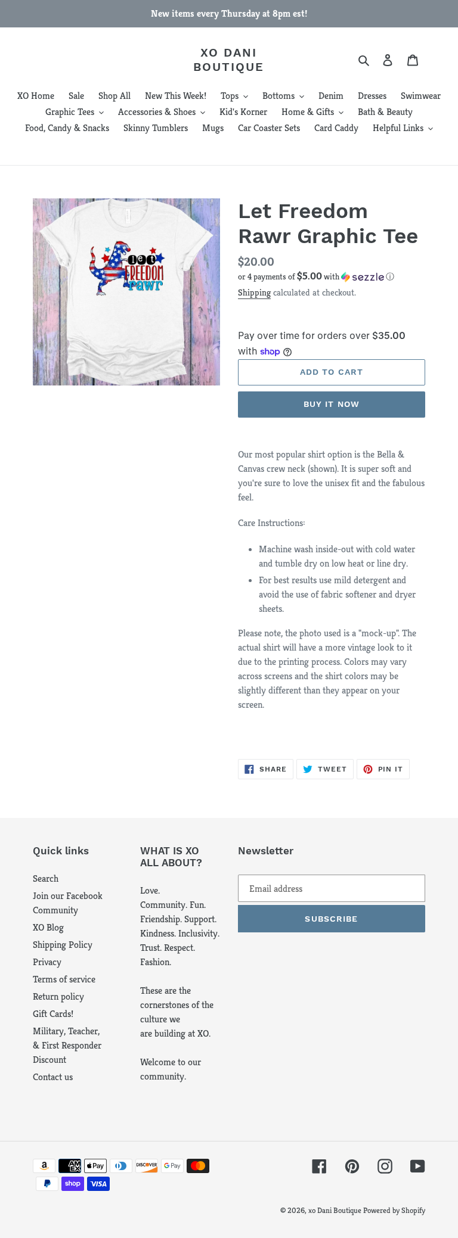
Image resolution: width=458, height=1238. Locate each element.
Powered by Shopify (394, 1210)
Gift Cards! (53, 1013)
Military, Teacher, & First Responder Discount (67, 1045)
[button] (316, 276)
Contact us (53, 1077)
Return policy (58, 996)
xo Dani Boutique (228, 59)
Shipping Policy (62, 944)
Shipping (254, 292)
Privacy (47, 962)
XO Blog (48, 927)
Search (45, 878)
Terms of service (64, 979)
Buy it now (332, 404)
